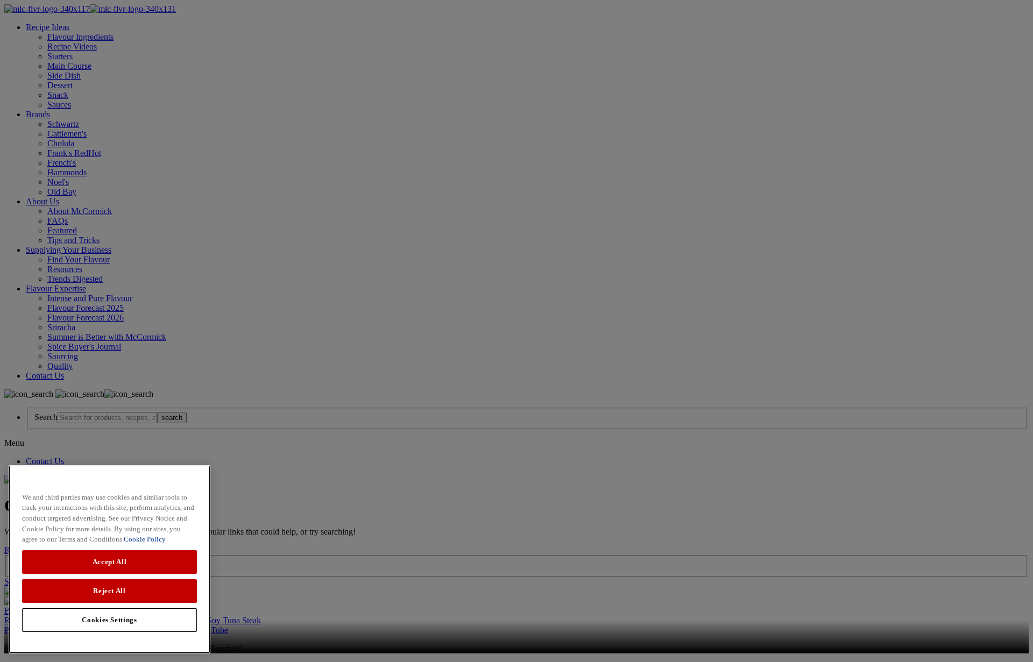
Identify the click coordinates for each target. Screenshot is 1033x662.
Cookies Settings (109, 620)
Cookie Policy (145, 539)
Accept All (110, 562)
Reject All (109, 591)
